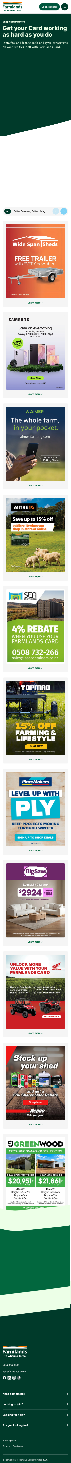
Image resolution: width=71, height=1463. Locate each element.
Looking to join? (13, 1404)
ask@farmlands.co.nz (14, 1371)
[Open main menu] (64, 6)
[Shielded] (19, 1378)
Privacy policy (9, 1440)
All (7, 211)
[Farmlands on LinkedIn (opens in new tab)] (9, 1378)
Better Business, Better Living (29, 211)
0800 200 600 (11, 1364)
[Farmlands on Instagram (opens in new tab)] (14, 1378)
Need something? (14, 1393)
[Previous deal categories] (56, 211)
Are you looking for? (15, 1425)
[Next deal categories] (63, 211)
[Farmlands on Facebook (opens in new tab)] (4, 1378)
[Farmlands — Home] (18, 6)
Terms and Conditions (13, 1446)
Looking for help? (14, 1414)
